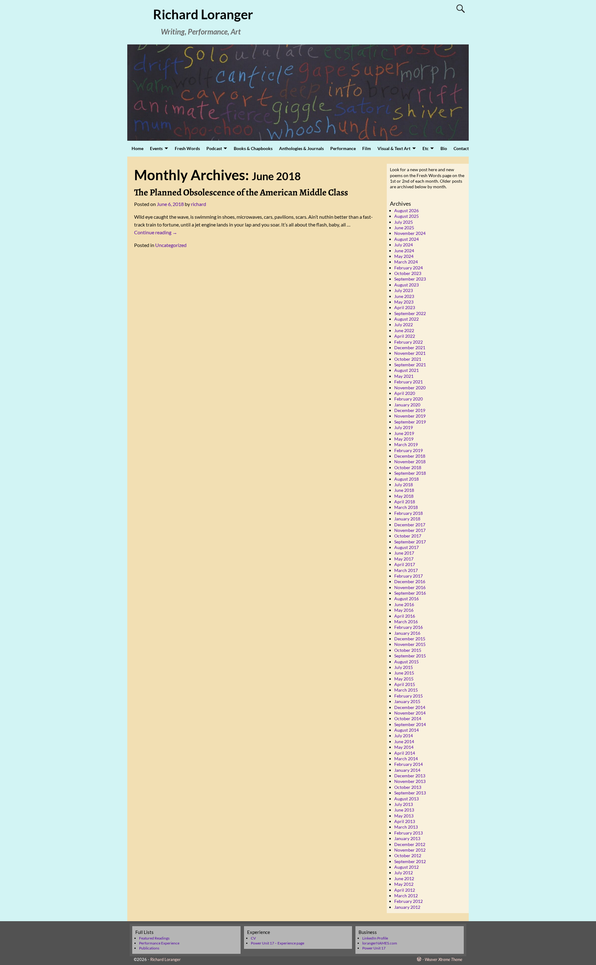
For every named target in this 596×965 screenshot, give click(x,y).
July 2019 (403, 427)
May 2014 (403, 747)
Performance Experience (159, 943)
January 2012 (407, 907)
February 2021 (408, 381)
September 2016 (410, 593)
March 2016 (406, 621)
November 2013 (410, 781)
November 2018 (410, 461)
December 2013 (409, 775)
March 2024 (406, 261)
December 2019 (409, 410)
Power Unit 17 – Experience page (277, 943)
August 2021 (406, 370)
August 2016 (406, 598)
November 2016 (410, 587)
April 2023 (404, 307)
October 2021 (407, 359)
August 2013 (406, 798)
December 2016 (409, 581)
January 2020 (407, 404)
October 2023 (407, 273)
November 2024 (410, 233)
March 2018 (406, 507)
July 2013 (403, 804)
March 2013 (406, 827)
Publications (149, 948)
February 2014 (408, 764)
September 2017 (410, 541)
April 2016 (404, 616)
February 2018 (408, 513)
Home (137, 148)
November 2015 (410, 644)
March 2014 (406, 758)
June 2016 (404, 604)
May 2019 (403, 438)
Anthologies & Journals (301, 148)
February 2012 (408, 901)
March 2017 (406, 570)
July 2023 (403, 290)
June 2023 (404, 296)
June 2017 (404, 553)
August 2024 (406, 239)
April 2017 (404, 564)
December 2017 (409, 524)
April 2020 (404, 393)
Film (366, 148)
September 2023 (410, 278)
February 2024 (408, 267)
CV (253, 938)
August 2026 (406, 210)
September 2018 (410, 473)
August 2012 (406, 867)
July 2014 (403, 735)
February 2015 (408, 695)
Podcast (214, 148)
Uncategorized (171, 245)
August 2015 (406, 661)
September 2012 (410, 861)
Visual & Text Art (393, 148)
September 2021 (410, 364)
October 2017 (407, 535)
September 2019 (410, 421)
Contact (461, 148)
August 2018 (406, 479)
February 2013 (408, 832)
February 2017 (408, 576)
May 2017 (403, 558)
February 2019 (408, 450)
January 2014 (407, 770)
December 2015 (409, 638)
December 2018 (409, 456)
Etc (425, 148)
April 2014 (404, 753)
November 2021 (410, 353)
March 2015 (406, 690)
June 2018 (404, 490)
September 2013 (410, 792)
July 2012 (403, 872)
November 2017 (410, 530)
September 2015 (410, 655)
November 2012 (410, 850)
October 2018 (407, 467)
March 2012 (406, 895)
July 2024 (403, 244)
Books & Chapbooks (253, 148)
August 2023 (406, 284)
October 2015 (407, 650)
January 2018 (407, 518)
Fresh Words (187, 148)
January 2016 (407, 633)
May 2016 (403, 610)
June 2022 (404, 330)
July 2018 (403, 484)
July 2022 (403, 324)
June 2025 (404, 227)
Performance (343, 148)
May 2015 (403, 678)
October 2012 (407, 855)
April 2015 (404, 684)
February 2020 (408, 398)
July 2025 (403, 222)
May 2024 (403, 256)
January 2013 (407, 838)
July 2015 (403, 667)
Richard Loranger (203, 14)
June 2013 (404, 809)
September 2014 (410, 724)
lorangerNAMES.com (379, 943)
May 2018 (403, 496)
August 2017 (406, 547)
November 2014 (410, 713)
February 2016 (408, 627)
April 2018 (404, 501)
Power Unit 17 (374, 948)
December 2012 (409, 844)
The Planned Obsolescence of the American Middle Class (241, 192)
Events (156, 148)
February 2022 (408, 342)
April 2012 (404, 890)
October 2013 (407, 787)
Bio (443, 148)
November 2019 (410, 415)
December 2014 (409, 707)
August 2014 (406, 730)
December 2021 (409, 347)
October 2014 (407, 718)
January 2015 (407, 701)
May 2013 (403, 815)
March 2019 (406, 444)
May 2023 (403, 301)
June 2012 (404, 878)
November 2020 (410, 387)
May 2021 (403, 376)
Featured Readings (154, 938)
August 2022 (406, 319)
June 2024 (404, 250)
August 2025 (406, 216)
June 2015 (404, 672)
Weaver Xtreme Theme (443, 959)
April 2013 (404, 821)
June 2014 (404, 741)
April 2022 (404, 336)
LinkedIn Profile (375, 938)
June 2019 (404, 433)
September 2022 (410, 313)
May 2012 (403, 884)
